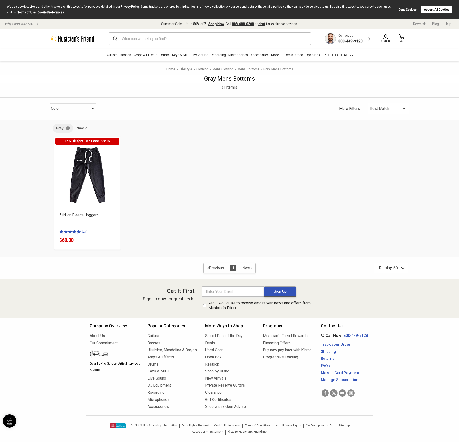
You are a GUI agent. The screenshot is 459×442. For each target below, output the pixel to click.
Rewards (419, 24)
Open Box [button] (313, 55)
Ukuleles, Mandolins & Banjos (172, 350)
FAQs (325, 365)
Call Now (343, 335)
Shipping (328, 351)
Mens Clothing (222, 69)
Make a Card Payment (340, 373)
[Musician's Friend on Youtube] (342, 393)
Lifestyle (185, 69)
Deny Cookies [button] (408, 9)
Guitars (112, 55)
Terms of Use (27, 12)
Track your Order (335, 344)
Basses (125, 55)
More (275, 55)
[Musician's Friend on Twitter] (333, 393)
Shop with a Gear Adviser (226, 406)
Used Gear (214, 350)
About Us (97, 336)
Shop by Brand (217, 371)
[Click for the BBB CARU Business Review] (118, 425)
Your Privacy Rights (288, 425)
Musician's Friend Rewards (285, 336)
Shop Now (216, 24)
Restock (212, 364)
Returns (327, 358)
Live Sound (200, 55)
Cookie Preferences (51, 12)
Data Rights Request (195, 425)
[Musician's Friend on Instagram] (351, 393)
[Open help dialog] (9, 421)
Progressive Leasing (280, 357)
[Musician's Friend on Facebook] (325, 393)
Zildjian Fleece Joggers (79, 215)
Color (55, 108)
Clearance (213, 392)
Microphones (238, 55)
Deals (210, 343)
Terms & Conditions (258, 425)
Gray (60, 128)
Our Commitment (104, 343)
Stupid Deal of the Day (224, 336)
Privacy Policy (130, 6)
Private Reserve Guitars (225, 385)
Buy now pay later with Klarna (287, 350)
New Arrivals (215, 378)
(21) (84, 231)
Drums (165, 55)
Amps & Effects (145, 55)
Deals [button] (289, 55)
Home (170, 69)
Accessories (259, 55)
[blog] (115, 354)
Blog (435, 24)
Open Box (213, 357)
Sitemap (344, 425)
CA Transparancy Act (320, 425)
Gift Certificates (218, 399)
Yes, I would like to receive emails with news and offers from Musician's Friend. (259, 305)
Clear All (82, 128)
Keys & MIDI (180, 55)
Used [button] (299, 55)
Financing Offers (277, 343)
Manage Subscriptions (341, 379)
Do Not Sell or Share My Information (154, 425)
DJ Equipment (159, 385)
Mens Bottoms (248, 69)
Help (448, 24)
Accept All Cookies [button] (436, 9)
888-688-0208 (243, 24)
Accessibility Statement (207, 431)
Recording (218, 55)
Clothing (202, 69)
